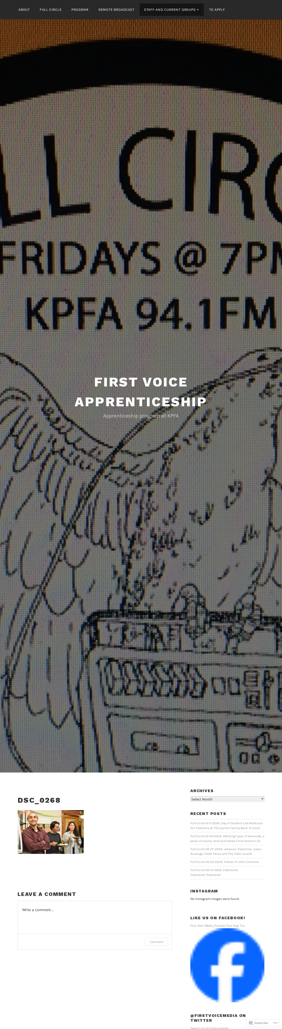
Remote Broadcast (116, 9)
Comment (156, 942)
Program (80, 9)
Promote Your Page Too (230, 925)
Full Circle (51, 9)
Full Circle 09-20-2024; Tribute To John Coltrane (224, 862)
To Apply (217, 9)
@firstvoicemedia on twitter (218, 1018)
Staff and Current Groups (169, 9)
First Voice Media (201, 925)
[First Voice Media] (227, 1001)
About (24, 9)
